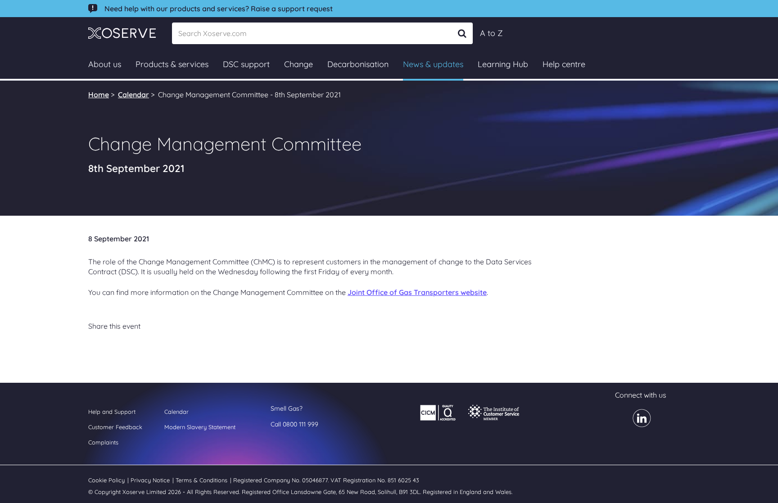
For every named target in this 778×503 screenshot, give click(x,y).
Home (98, 94)
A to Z (491, 33)
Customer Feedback (115, 426)
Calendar (133, 94)
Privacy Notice (151, 480)
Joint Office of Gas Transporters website (417, 292)
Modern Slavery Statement (199, 426)
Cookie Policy (107, 480)
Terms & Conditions (202, 480)
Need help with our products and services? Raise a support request (218, 8)
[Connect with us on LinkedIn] (636, 424)
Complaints (103, 442)
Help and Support (112, 411)
